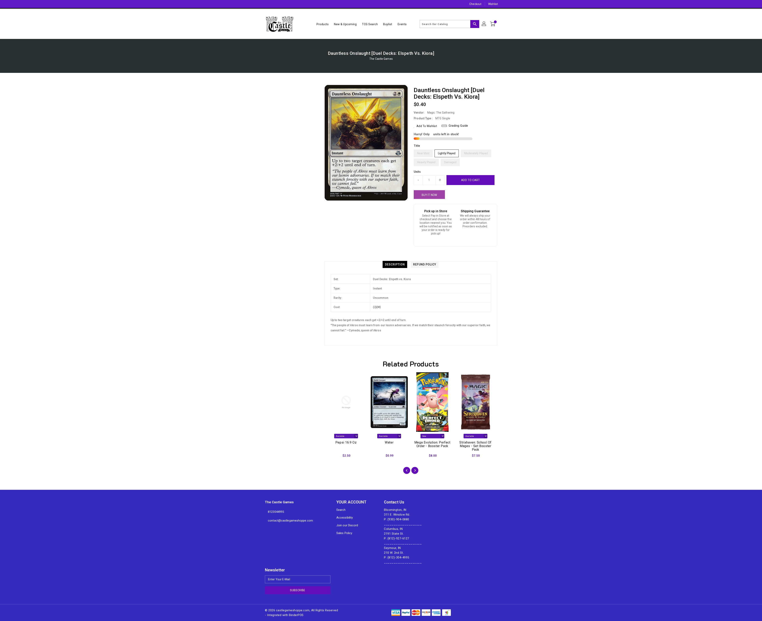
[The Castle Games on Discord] (259, 4)
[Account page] (484, 24)
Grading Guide (458, 125)
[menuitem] (322, 24)
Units (417, 171)
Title (417, 145)
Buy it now (429, 195)
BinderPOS (296, 615)
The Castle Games (381, 58)
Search (341, 510)
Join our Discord (347, 525)
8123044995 (276, 512)
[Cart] (493, 24)
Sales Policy (344, 533)
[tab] (395, 264)
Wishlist (493, 4)
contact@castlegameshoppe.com (290, 520)
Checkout (475, 4)
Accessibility (344, 517)
